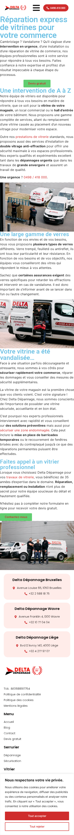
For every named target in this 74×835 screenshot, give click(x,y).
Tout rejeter (37, 826)
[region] (37, 804)
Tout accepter (37, 816)
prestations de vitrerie (32, 137)
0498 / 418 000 (35, 177)
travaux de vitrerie (20, 477)
